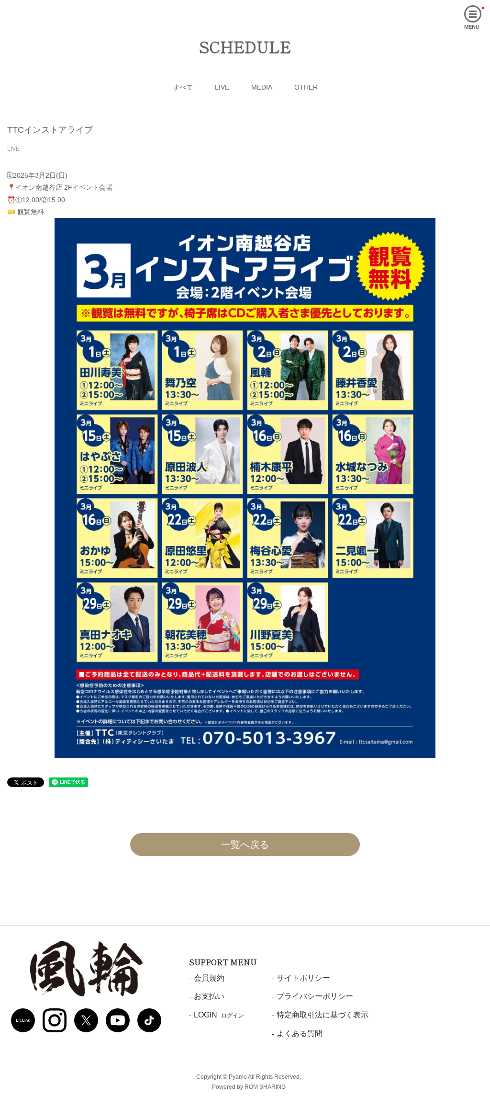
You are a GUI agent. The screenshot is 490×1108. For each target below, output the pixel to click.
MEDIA (261, 87)
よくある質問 (300, 1033)
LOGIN (219, 1015)
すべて (183, 87)
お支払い (209, 996)
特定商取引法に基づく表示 (322, 1015)
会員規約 (209, 978)
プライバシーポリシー (315, 996)
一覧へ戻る (245, 844)
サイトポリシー (303, 978)
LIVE (222, 87)
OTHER (306, 87)
